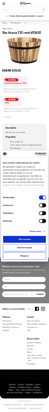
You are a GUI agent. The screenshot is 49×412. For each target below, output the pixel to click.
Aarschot (12, 384)
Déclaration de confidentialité (17, 408)
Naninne (37, 387)
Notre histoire (7, 321)
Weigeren (24, 256)
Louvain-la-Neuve (24, 387)
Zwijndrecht (38, 392)
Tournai (28, 392)
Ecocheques (31, 364)
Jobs (28, 330)
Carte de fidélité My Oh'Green (12, 324)
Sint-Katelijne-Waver (14, 392)
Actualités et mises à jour (11, 327)
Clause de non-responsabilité (12, 404)
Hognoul (12, 387)
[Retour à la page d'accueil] (25, 3)
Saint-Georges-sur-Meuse (31, 390)
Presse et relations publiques (36, 324)
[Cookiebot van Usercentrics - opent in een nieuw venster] (35, 154)
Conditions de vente (35, 408)
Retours (29, 352)
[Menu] (4, 3)
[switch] (42, 205)
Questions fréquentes (34, 342)
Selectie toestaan (24, 248)
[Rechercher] (43, 9)
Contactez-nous (32, 327)
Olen (17, 390)
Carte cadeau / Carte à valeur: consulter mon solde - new (36, 358)
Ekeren (20, 384)
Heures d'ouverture (33, 321)
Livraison (30, 349)
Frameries (29, 384)
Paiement (30, 346)
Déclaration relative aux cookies (34, 404)
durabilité (6, 330)
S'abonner (40, 294)
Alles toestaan (24, 239)
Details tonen (35, 231)
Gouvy (37, 384)
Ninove (10, 390)
